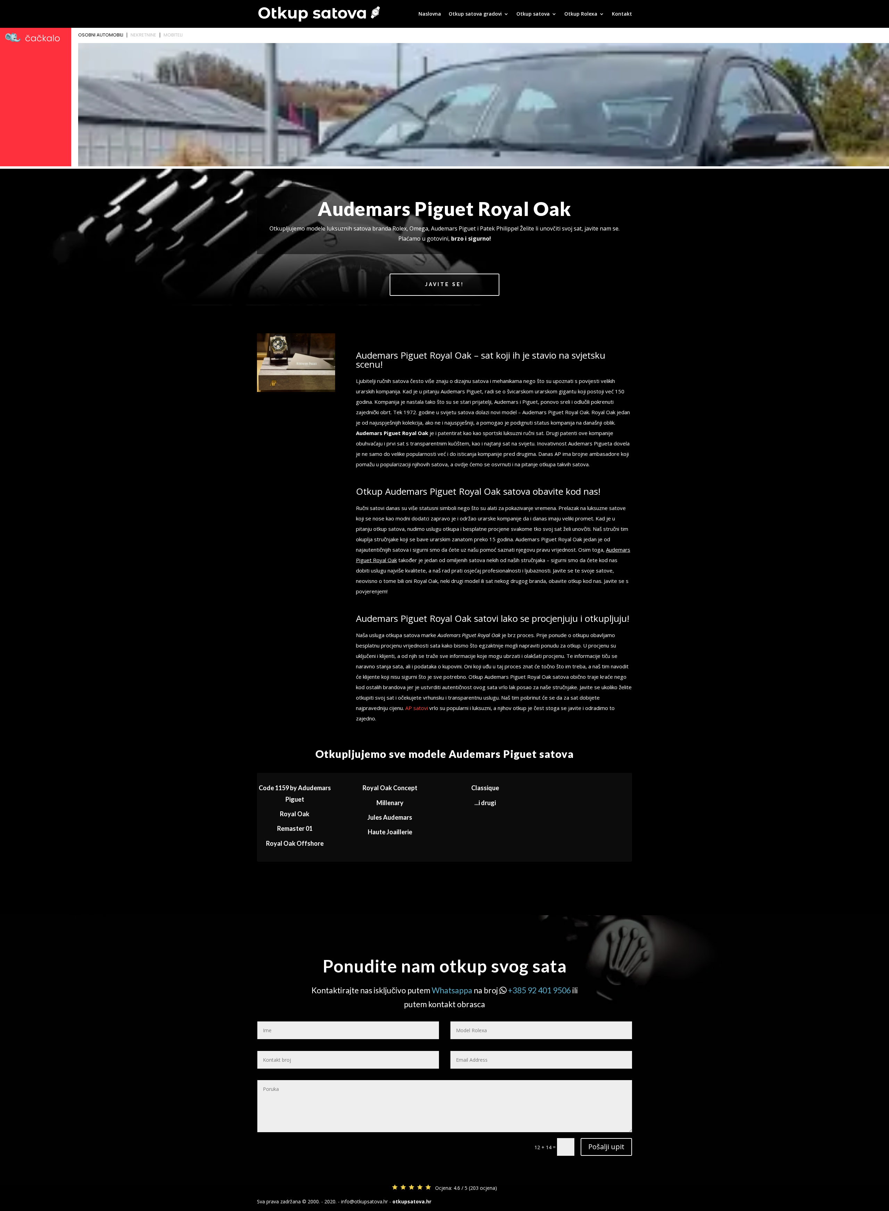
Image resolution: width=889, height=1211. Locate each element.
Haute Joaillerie (390, 832)
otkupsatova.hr (411, 1201)
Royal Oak (294, 814)
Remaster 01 (295, 828)
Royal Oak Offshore (295, 843)
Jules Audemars (389, 817)
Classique (485, 788)
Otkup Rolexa (580, 14)
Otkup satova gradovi (475, 14)
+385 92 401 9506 (539, 990)
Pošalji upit (606, 1146)
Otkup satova (533, 14)
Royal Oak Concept (390, 788)
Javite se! (444, 284)
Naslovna (429, 14)
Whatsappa (452, 990)
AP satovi (416, 707)
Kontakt (622, 14)
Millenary (390, 803)
